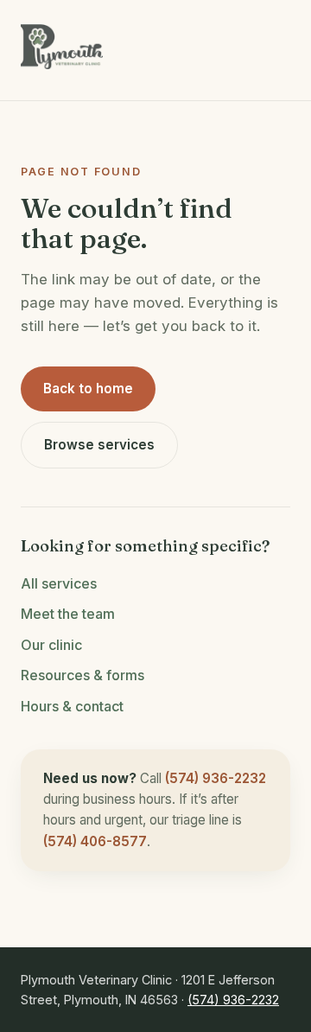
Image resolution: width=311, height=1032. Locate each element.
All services (59, 583)
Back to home (88, 388)
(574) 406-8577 (95, 841)
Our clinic (51, 644)
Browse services (99, 444)
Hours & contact (72, 706)
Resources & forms (82, 675)
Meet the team (68, 613)
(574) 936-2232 (215, 778)
